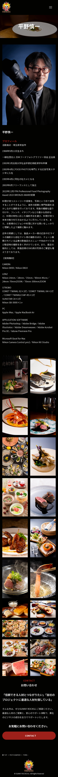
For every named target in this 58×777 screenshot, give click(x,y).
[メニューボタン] (50, 7)
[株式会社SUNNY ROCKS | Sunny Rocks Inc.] (6, 7)
